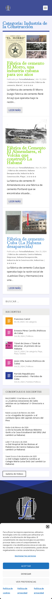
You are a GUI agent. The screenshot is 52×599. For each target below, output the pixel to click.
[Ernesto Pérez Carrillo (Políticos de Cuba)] (9, 332)
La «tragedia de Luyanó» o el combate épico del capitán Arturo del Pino (24, 418)
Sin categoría (31, 322)
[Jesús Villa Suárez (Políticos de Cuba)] (9, 362)
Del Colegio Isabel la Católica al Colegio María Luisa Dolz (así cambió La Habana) (25, 461)
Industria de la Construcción (21, 82)
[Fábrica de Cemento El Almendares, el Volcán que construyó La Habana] (26, 131)
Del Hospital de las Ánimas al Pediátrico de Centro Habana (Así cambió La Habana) (22, 447)
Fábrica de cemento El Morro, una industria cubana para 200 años (25, 68)
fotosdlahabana (26, 79)
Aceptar (26, 565)
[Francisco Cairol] (9, 321)
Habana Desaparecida (27, 257)
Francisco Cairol (22, 319)
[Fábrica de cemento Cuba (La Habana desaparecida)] (26, 222)
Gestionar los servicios (25, 556)
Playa (22, 176)
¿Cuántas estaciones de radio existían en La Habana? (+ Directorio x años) (24, 403)
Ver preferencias (26, 581)
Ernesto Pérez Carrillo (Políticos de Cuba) (30, 332)
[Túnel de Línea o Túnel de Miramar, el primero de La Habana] (9, 345)
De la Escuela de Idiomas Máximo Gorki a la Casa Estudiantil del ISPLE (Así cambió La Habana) (25, 432)
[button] (47, 526)
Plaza (16, 353)
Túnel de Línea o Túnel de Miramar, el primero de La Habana (27, 346)
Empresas (11, 257)
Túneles (22, 353)
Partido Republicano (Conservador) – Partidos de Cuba (28, 376)
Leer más (15, 110)
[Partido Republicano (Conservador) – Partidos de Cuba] (9, 375)
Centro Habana (34, 254)
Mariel (19, 85)
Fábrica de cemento (17, 170)
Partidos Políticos (33, 382)
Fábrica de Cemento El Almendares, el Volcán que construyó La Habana (26, 155)
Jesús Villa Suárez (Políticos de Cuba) (29, 362)
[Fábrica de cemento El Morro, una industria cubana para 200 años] (26, 47)
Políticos (29, 336)
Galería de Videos (14, 473)
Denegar (26, 573)
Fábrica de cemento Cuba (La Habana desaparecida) (25, 242)
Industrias (38, 260)
